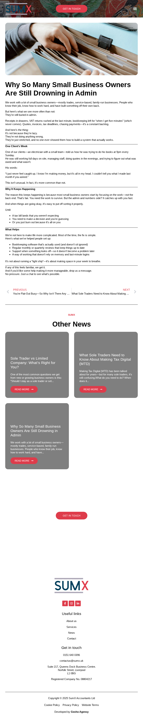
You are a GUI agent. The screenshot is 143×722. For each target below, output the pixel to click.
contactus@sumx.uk (71, 660)
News (71, 632)
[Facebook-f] (65, 603)
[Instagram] (71, 603)
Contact (71, 638)
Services (71, 626)
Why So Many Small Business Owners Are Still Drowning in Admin (35, 430)
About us (71, 621)
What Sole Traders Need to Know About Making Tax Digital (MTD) (105, 359)
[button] (135, 9)
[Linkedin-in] (78, 603)
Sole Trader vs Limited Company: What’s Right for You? (32, 362)
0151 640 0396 (71, 654)
